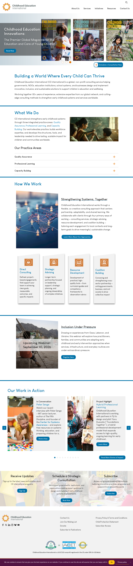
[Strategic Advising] (54, 278)
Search (126, 2)
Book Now (66, 500)
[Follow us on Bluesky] (15, 525)
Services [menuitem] (87, 8)
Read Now (10, 51)
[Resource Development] (79, 278)
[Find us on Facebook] (3, 525)
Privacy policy (122, 562)
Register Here (68, 357)
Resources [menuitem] (111, 8)
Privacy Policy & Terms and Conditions (111, 518)
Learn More (102, 444)
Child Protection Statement (107, 522)
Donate (63, 526)
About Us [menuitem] (75, 8)
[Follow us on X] (6, 525)
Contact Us (64, 518)
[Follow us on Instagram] (12, 525)
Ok (112, 562)
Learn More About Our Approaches (77, 237)
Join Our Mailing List (68, 522)
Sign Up (22, 491)
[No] (130, 562)
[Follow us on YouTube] (18, 525)
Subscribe (111, 493)
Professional (32, 126)
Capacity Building (23, 171)
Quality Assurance (23, 157)
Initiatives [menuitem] (99, 8)
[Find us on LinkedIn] (9, 525)
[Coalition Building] (104, 278)
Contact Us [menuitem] (125, 8)
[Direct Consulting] (28, 278)
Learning (42, 126)
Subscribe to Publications (70, 530)
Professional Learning (25, 164)
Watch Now (42, 439)
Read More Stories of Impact (112, 457)
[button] (63, 62)
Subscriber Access (103, 526)
